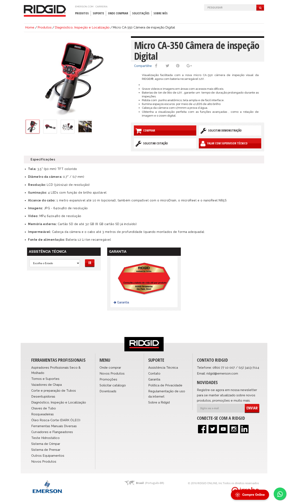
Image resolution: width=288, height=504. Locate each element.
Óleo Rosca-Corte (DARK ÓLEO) (55, 420)
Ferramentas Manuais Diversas (54, 426)
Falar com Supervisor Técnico (227, 143)
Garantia (122, 302)
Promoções (108, 379)
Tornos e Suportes (45, 379)
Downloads (108, 391)
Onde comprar (110, 368)
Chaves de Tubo (43, 408)
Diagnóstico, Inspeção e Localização (82, 27)
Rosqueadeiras (42, 414)
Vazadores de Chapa (46, 385)
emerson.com (84, 6)
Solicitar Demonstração (224, 130)
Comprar (148, 130)
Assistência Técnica (163, 368)
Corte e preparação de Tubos (53, 391)
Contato (154, 373)
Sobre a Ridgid (159, 402)
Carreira (101, 6)
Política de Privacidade (165, 385)
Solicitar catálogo (113, 385)
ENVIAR (252, 407)
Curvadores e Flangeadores (52, 432)
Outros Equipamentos (47, 456)
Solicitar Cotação (154, 143)
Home (29, 27)
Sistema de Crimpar (45, 444)
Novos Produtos (43, 461)
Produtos (45, 27)
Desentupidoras (43, 396)
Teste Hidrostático (45, 438)
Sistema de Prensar (45, 450)
